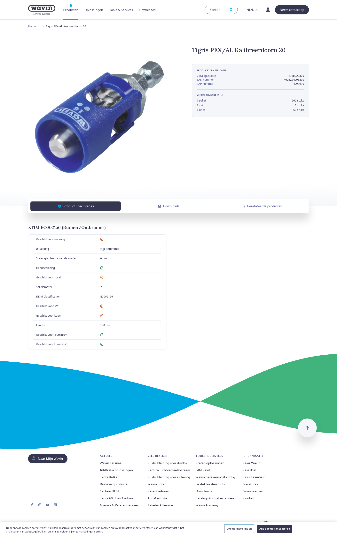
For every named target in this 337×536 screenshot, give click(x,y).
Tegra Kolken (109, 477)
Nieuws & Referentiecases (119, 505)
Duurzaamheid (254, 477)
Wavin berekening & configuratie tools (217, 477)
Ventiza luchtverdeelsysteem (169, 470)
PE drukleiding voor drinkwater (169, 463)
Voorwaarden (253, 491)
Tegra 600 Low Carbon (116, 498)
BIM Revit (203, 470)
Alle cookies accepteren (274, 528)
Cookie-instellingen (239, 528)
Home (32, 26)
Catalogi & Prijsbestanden (215, 498)
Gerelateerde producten (264, 206)
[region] (168, 529)
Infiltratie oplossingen (116, 470)
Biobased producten (114, 484)
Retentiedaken (158, 491)
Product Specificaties (79, 206)
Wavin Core (156, 484)
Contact (249, 498)
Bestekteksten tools (210, 484)
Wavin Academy (207, 505)
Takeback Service (160, 505)
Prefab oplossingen (210, 463)
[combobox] (221, 10)
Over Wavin (251, 463)
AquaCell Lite (157, 498)
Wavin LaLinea (110, 463)
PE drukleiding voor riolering (169, 477)
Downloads (171, 206)
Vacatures (250, 484)
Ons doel (249, 470)
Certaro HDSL (110, 491)
